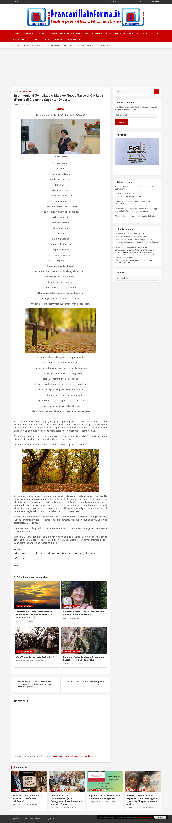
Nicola (117, 247)
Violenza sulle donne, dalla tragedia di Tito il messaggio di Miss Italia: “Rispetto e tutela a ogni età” (141, 800)
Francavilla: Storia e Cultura (74, 33)
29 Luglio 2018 (68, 618)
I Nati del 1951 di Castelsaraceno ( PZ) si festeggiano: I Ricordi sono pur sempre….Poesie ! (66, 800)
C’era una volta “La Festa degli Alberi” (35, 657)
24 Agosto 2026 (18, 804)
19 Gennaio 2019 (69, 663)
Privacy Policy (144, 2)
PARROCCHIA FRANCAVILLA (126, 33)
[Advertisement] (86, 66)
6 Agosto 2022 (19, 104)
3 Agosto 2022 (21, 621)
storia (46, 39)
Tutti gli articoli (118, 2)
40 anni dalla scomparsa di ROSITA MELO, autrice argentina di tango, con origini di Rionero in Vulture (136, 242)
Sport (37, 39)
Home (108, 2)
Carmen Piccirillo (32, 804)
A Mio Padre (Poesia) (136, 234)
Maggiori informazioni (145, 817)
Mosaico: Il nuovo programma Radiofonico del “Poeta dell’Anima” (28, 798)
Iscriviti (122, 122)
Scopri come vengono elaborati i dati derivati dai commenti (75, 756)
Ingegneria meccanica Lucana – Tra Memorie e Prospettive (105, 797)
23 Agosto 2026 (94, 802)
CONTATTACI (156, 2)
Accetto (160, 817)
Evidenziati (26, 91)
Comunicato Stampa (109, 802)
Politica (145, 33)
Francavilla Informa (32, 819)
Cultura (40, 33)
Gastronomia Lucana (102, 33)
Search (156, 91)
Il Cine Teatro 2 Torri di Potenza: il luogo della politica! (86, 683)
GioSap (28, 104)
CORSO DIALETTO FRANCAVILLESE (67, 39)
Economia (52, 33)
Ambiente (17, 33)
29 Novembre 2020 (23, 661)
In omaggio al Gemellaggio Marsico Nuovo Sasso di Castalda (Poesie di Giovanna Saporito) (34, 614)
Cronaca (29, 33)
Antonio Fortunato (37, 661)
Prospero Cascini (70, 807)
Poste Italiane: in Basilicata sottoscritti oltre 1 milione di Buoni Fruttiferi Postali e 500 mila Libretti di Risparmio (35, 684)
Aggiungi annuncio (131, 2)
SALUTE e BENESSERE (22, 39)
